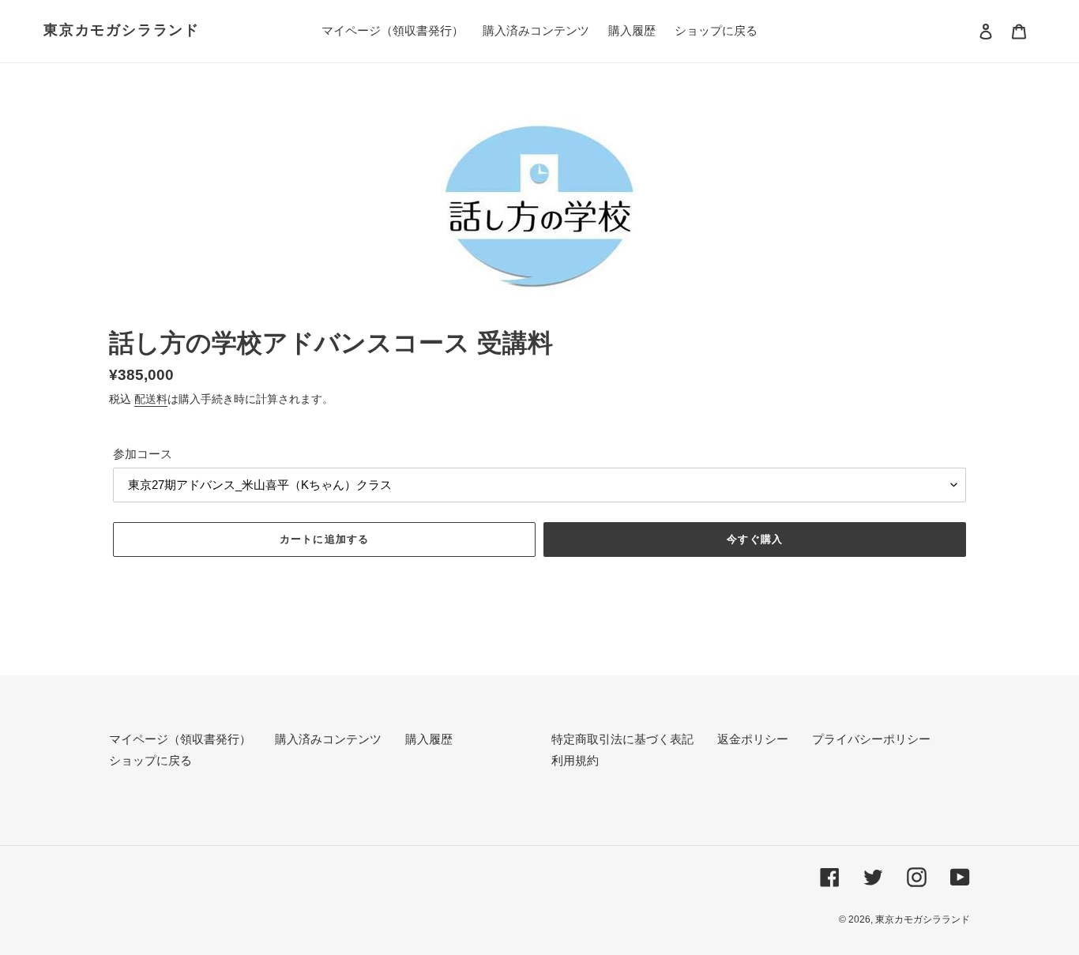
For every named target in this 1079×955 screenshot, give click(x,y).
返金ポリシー (752, 739)
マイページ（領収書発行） (180, 739)
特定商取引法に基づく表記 (622, 739)
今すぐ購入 (754, 539)
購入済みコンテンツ (328, 739)
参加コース (142, 454)
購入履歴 (429, 739)
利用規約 (575, 760)
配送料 (150, 399)
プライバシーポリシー (871, 739)
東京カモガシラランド (121, 30)
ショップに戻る (150, 760)
